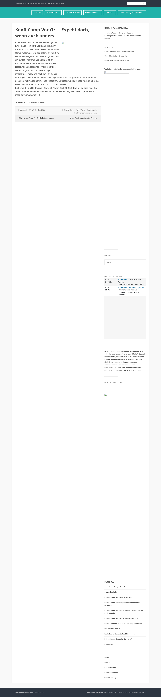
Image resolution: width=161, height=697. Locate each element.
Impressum (39, 692)
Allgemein (22, 102)
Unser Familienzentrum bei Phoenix (83, 118)
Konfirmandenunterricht (83, 113)
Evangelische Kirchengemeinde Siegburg (121, 618)
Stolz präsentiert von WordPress (100, 692)
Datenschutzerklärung (24, 692)
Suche (144, 3)
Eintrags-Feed (110, 667)
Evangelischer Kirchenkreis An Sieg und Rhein (123, 623)
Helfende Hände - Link (113, 383)
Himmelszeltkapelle (112, 629)
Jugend (43, 102)
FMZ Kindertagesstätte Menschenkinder (119, 51)
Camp (66, 110)
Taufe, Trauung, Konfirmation (131, 13)
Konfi (72, 110)
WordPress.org (110, 678)
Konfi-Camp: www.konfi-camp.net (116, 60)
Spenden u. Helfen (72, 13)
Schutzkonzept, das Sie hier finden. (128, 69)
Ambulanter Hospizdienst (114, 587)
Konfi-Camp (80, 110)
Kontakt (108, 13)
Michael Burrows (138, 692)
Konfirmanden (92, 110)
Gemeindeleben (91, 13)
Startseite (37, 13)
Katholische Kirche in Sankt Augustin (119, 634)
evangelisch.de (110, 592)
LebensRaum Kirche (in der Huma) (118, 639)
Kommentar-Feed (111, 673)
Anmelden (108, 662)
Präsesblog (109, 644)
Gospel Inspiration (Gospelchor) (116, 56)
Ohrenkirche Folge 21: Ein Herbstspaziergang (36, 118)
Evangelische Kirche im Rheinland (118, 597)
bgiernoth (23, 110)
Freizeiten (33, 102)
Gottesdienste (52, 13)
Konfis (96, 113)
